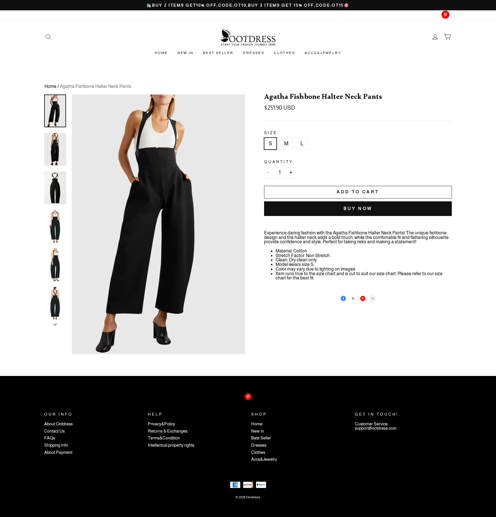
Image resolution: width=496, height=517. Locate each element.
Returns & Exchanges (167, 431)
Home (161, 53)
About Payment (58, 452)
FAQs (49, 438)
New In (185, 53)
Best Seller (218, 53)
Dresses (253, 53)
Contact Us (54, 431)
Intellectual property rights (171, 445)
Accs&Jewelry (323, 53)
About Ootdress (58, 424)
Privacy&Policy (161, 424)
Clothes (284, 53)
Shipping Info (56, 445)
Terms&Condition (164, 438)
